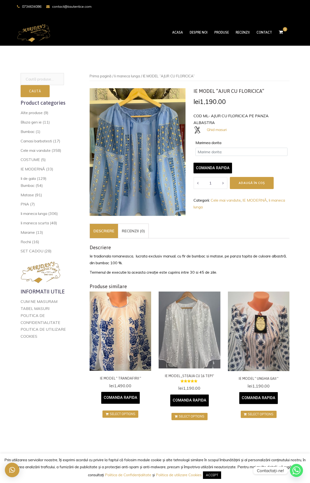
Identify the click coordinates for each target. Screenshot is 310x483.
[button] (12, 470)
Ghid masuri (217, 129)
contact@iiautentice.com (72, 6)
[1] (281, 32)
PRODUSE (221, 32)
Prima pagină (100, 76)
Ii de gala (28, 178)
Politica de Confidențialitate (128, 475)
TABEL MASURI (35, 308)
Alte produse (32, 112)
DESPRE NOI (199, 32)
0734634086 (31, 6)
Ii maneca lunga (127, 76)
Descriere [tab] (103, 230)
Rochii (26, 241)
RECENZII (243, 32)
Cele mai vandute (226, 200)
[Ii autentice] (35, 31)
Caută (35, 91)
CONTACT (264, 32)
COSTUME (30, 159)
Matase (27, 194)
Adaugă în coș (252, 183)
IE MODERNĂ (254, 200)
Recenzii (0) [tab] (133, 230)
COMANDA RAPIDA (213, 168)
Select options (122, 414)
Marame (28, 232)
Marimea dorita (208, 142)
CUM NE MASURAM (39, 301)
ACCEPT (212, 475)
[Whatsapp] (296, 470)
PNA (25, 204)
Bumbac (28, 131)
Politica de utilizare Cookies (179, 475)
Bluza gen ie (31, 122)
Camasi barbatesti (36, 141)
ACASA (177, 32)
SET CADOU (32, 251)
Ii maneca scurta (35, 222)
